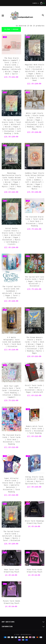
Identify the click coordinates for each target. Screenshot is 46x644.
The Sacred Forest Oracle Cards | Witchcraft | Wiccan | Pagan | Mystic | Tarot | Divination (11, 536)
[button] (43, 15)
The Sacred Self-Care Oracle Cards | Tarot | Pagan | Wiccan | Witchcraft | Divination (34, 281)
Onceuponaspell (26, 634)
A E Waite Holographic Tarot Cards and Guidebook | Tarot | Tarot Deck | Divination (11, 342)
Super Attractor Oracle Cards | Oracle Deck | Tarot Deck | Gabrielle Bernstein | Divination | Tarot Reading (11, 485)
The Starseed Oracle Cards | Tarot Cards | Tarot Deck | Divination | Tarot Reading (34, 221)
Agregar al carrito (11, 52)
